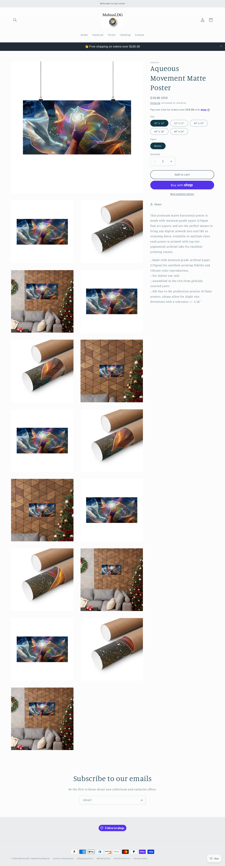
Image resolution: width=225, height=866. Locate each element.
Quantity (155, 154)
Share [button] (158, 204)
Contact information (63, 858)
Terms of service (122, 858)
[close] (221, 46)
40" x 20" (159, 131)
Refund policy (103, 858)
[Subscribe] (141, 800)
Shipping (155, 103)
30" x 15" (199, 123)
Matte (158, 145)
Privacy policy (140, 858)
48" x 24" (179, 131)
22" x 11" (179, 123)
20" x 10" (159, 123)
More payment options (182, 194)
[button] (15, 20)
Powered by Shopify (39, 858)
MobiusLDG (24, 858)
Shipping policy (85, 858)
